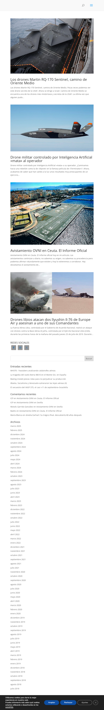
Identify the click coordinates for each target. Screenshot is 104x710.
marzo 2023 (15, 501)
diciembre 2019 (17, 617)
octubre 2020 (16, 576)
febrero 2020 (16, 609)
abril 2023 (15, 497)
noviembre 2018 (17, 672)
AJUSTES (9, 707)
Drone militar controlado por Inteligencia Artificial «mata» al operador (51, 159)
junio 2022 (15, 526)
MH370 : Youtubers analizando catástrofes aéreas (33, 370)
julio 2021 (14, 567)
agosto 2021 (15, 563)
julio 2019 (14, 638)
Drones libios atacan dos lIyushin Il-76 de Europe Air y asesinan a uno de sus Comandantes (50, 321)
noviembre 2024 (17, 438)
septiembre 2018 (18, 680)
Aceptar (51, 702)
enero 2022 (15, 542)
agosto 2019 (15, 634)
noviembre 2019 (17, 622)
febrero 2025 (16, 430)
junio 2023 (15, 492)
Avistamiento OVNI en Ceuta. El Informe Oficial (48, 250)
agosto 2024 (15, 451)
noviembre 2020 (17, 572)
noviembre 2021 (17, 551)
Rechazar (68, 702)
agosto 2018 (15, 684)
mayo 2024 (15, 459)
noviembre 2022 (17, 513)
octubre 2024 (16, 443)
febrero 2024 (16, 472)
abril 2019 (15, 651)
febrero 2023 (16, 505)
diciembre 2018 (17, 667)
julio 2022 (14, 522)
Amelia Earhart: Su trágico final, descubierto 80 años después (54, 415)
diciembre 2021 (17, 547)
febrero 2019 (16, 659)
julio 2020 (14, 588)
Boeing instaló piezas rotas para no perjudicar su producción (38, 379)
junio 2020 (15, 592)
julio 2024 (14, 455)
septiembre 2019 (18, 630)
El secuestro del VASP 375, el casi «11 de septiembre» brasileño (39, 387)
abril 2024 (15, 463)
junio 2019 (15, 642)
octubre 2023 (16, 476)
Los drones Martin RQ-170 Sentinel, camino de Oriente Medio (48, 81)
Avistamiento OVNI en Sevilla (30, 402)
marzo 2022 (15, 538)
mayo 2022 (15, 530)
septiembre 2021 (18, 559)
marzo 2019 (15, 655)
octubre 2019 (16, 626)
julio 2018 (14, 688)
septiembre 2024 (18, 447)
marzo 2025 (15, 426)
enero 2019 (15, 663)
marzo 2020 (15, 605)
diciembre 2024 (17, 434)
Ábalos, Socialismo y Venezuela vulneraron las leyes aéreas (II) (38, 383)
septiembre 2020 (18, 580)
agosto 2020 (15, 584)
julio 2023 (14, 488)
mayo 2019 (15, 647)
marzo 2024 (15, 467)
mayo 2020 (15, 597)
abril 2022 (15, 534)
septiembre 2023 (18, 480)
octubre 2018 (16, 676)
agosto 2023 (15, 484)
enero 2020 (15, 613)
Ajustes (85, 702)
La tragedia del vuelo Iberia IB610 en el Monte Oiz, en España (38, 374)
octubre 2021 (16, 555)
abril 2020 (15, 601)
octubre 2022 (16, 517)
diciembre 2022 (17, 509)
